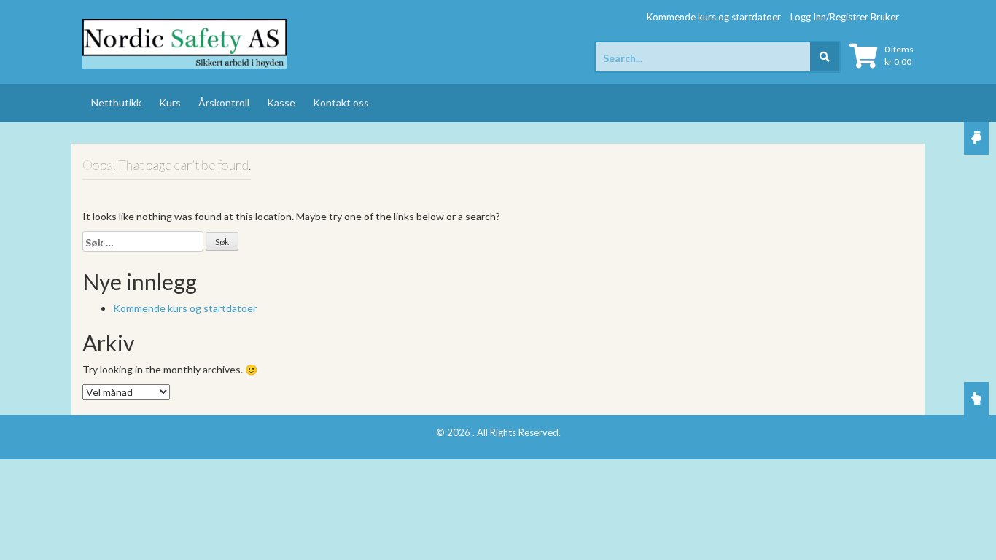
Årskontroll (223, 102)
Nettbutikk (116, 102)
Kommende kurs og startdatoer (714, 17)
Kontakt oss (341, 102)
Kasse (281, 102)
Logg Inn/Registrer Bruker (844, 17)
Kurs (170, 102)
